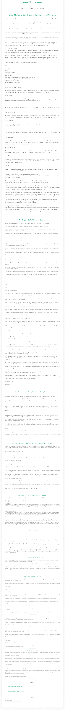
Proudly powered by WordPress (28, 708)
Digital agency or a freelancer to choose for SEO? (15, 684)
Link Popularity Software (32, 530)
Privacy (42, 8)
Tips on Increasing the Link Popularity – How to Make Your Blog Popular (32, 443)
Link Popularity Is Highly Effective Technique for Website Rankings (33, 557)
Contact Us (32, 8)
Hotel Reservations (32, 2)
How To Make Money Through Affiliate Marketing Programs (32, 392)
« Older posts (6, 680)
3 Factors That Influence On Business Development (15, 686)
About (22, 8)
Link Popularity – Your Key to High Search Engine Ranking (32, 495)
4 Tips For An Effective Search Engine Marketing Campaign (16, 691)
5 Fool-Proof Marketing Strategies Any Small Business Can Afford (17, 689)
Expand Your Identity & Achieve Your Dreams (32, 650)
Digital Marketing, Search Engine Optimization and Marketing (32, 15)
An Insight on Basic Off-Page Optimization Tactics (32, 576)
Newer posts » (58, 680)
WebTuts (40, 708)
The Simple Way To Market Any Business (32, 220)
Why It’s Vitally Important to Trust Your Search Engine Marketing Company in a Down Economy (22, 693)
